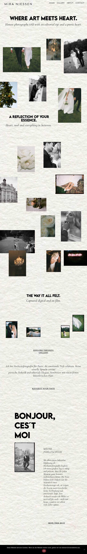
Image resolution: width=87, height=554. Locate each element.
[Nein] (84, 549)
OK (44, 551)
